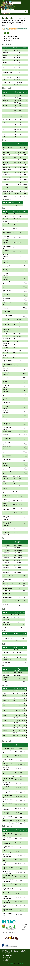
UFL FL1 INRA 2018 (6, 319)
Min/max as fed (7, 38)
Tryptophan (5, 703)
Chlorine (4, 110)
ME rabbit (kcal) (5, 652)
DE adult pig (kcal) (6, 553)
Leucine (4, 710)
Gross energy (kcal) (6, 82)
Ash (3, 60)
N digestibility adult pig (7, 591)
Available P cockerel (6, 625)
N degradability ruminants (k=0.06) (6, 390)
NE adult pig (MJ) (6, 572)
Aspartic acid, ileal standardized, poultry (7, 897)
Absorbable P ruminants (7, 431)
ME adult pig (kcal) (6, 555)
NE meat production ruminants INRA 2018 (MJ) (6, 256)
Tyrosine (4, 715)
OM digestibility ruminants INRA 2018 (6, 261)
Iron (3, 129)
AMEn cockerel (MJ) (6, 620)
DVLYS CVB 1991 (5, 486)
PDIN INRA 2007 (5, 355)
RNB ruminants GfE (6, 535)
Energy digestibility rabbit (7, 659)
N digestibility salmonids (7, 682)
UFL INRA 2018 (5, 214)
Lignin (4, 70)
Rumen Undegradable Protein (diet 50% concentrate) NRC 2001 (7, 523)
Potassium (5, 105)
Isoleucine (4, 705)
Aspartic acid (5, 728)
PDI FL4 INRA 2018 (6, 341)
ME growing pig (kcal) (6, 548)
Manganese (5, 122)
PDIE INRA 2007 (5, 358)
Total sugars (5, 80)
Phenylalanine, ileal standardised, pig (6, 783)
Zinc (3, 124)
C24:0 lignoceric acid (6, 194)
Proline (4, 738)
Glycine (4, 733)
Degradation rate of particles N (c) (6, 403)
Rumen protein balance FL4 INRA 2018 (7, 344)
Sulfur (4, 113)
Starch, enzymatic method (7, 77)
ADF (3, 67)
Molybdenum (5, 137)
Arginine (4, 723)
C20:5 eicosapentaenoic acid (8, 179)
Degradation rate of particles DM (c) (6, 424)
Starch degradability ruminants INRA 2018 (6, 274)
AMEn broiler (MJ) (6, 622)
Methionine (5, 696)
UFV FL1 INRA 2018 (6, 322)
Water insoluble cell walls (7, 72)
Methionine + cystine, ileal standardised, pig (7, 764)
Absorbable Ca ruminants (5, 435)
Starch (4, 75)
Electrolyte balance (6, 119)
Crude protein (5, 53)
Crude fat (4, 58)
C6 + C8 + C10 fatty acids (7, 147)
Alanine (4, 725)
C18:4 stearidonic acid (7, 169)
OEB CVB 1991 (5, 483)
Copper (4, 127)
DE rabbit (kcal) (5, 650)
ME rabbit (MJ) (5, 657)
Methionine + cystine (6, 700)
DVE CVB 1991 (5, 481)
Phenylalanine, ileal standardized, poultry (7, 872)
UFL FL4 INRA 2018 (6, 334)
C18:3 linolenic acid (6, 167)
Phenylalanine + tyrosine (7, 718)
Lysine (4, 691)
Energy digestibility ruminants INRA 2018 (6, 266)
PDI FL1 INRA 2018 (6, 327)
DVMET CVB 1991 (5, 488)
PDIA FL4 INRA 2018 (6, 339)
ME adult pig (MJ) (6, 570)
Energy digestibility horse (7, 638)
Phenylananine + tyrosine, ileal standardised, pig (7, 792)
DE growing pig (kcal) (6, 545)
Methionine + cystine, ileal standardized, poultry (7, 851)
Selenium (4, 132)
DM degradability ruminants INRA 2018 (6, 278)
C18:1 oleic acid (5, 162)
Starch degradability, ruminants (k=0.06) (6, 407)
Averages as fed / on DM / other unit (11, 36)
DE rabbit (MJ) (5, 655)
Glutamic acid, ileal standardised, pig (6, 813)
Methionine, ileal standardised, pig (6, 756)
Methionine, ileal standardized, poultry (7, 843)
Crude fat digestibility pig (7, 597)
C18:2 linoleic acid (6, 165)
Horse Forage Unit (6, 641)
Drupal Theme (10, 964)
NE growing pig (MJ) (6, 565)
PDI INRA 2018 (5, 221)
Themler (21, 964)
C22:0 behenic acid (6, 182)
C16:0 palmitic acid (6, 155)
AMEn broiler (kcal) (6, 617)
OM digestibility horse (7, 636)
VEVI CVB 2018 (5, 478)
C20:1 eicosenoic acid (6, 174)
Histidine (4, 720)
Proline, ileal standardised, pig (8, 823)
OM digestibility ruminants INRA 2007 (6, 369)
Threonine (4, 693)
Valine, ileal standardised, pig (8, 776)
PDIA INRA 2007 (5, 353)
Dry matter (5, 50)
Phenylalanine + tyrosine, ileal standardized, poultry (8, 880)
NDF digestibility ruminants (6, 386)
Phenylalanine (5, 713)
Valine (4, 708)
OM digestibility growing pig (8, 583)
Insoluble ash (5, 62)
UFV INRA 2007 (5, 350)
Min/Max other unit (7, 41)
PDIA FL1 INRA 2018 (6, 324)
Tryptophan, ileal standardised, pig (6, 768)
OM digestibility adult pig (7, 586)
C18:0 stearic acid (6, 160)
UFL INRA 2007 (5, 348)
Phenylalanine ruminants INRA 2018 (6, 308)
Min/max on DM (16, 38)
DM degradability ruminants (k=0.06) (6, 411)
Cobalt (4, 134)
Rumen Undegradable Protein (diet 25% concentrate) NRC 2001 (7, 518)
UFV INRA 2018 (5, 216)
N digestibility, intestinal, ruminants (7, 382)
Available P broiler (6, 627)
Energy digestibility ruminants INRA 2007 (6, 373)
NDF (3, 65)
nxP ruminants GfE (6, 532)
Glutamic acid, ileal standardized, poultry (7, 901)
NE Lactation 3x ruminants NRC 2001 (6, 500)
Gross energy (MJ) (6, 85)
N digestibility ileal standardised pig (6, 594)
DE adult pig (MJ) (6, 567)
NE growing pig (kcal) (6, 550)
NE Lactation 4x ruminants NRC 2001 (6, 504)
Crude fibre (5, 55)
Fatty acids (5, 196)
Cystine (4, 698)
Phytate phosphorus (6, 100)
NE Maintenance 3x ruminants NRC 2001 (6, 508)
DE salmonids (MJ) (6, 675)
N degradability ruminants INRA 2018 (6, 270)
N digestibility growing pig (7, 588)
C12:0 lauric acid (5, 150)
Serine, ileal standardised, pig (8, 820)
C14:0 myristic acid (6, 152)
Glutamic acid (5, 730)
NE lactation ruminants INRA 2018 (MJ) (7, 251)
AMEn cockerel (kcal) (6, 615)
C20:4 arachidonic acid (7, 177)
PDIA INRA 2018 (5, 219)
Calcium (4, 95)
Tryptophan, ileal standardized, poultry (7, 855)
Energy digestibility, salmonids (6, 678)
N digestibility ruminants (5, 378)
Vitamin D (4, 205)
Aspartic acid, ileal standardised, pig (6, 808)
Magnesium (5, 103)
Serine (4, 735)
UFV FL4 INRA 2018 (6, 336)
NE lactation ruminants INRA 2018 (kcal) (7, 237)
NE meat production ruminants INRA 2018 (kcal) (6, 242)
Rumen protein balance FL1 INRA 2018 (7, 330)
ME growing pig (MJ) (6, 562)
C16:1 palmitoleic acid (7, 157)
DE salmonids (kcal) (6, 673)
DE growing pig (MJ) (6, 560)
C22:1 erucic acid (5, 184)
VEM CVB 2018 (5, 476)
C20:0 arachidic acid (6, 172)
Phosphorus (5, 98)
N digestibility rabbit (6, 662)
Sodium (4, 108)
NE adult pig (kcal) (6, 558)
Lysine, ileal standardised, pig (8, 748)
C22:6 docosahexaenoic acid (8, 191)
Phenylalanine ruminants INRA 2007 (6, 464)
